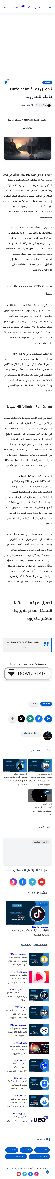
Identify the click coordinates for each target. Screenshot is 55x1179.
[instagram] (13, 882)
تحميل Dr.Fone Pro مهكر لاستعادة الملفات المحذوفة (17, 1085)
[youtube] (41, 882)
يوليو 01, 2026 (20, 1043)
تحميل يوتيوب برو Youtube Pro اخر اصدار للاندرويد (18, 1050)
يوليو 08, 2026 (20, 1078)
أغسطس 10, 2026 (40, 927)
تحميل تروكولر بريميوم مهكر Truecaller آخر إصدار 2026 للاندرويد (17, 1068)
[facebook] (22, 882)
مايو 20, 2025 (21, 1007)
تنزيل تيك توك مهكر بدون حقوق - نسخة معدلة (30, 932)
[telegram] (32, 882)
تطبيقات (44, 1150)
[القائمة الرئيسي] (50, 7)
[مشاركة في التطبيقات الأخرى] (12, 718)
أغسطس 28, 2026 (18, 954)
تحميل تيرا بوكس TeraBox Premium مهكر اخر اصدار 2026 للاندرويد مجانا (17, 1103)
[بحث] (5, 7)
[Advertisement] (27, 46)
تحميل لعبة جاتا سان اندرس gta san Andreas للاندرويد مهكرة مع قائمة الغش (16, 1015)
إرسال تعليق (40, 842)
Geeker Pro (41, 105)
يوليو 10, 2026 (20, 972)
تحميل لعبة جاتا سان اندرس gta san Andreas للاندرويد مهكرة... (40, 781)
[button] (39, 718)
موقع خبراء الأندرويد (28, 7)
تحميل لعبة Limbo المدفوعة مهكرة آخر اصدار (42, 811)
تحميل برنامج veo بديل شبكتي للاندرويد (16, 1119)
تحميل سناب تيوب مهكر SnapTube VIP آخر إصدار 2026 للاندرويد (17, 961)
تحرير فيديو (20, 1157)
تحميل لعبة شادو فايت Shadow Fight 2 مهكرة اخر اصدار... (15, 781)
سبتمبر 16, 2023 (19, 1114)
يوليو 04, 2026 (20, 1061)
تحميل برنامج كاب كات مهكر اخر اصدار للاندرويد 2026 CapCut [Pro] (17, 1032)
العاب (47, 82)
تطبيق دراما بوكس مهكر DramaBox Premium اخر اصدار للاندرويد (17, 979)
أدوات (28, 1150)
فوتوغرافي (43, 1157)
